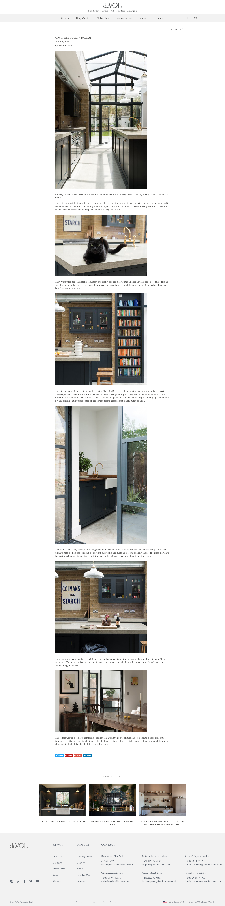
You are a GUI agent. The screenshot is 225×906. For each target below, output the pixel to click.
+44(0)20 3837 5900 (195, 877)
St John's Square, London (197, 856)
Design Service (83, 18)
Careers (57, 881)
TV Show (57, 862)
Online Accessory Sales (112, 872)
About (58, 844)
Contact (161, 18)
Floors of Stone (60, 868)
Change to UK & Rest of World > (202, 902)
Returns (80, 868)
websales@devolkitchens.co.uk (116, 881)
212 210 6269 (107, 860)
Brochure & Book (124, 18)
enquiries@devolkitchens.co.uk (157, 864)
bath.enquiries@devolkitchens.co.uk (159, 881)
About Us (145, 18)
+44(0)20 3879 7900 (195, 860)
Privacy (93, 902)
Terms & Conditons (110, 902)
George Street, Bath (152, 872)
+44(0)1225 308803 (152, 877)
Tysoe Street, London (195, 872)
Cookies (79, 902)
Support (83, 844)
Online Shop (103, 18)
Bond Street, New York (112, 856)
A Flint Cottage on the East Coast (62, 821)
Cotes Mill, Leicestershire (154, 856)
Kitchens (64, 18)
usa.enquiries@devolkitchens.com (117, 864)
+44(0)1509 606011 (111, 877)
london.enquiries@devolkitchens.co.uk (203, 864)
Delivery (81, 862)
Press (55, 874)
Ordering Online (84, 856)
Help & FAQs (83, 874)
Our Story (58, 856)
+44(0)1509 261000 (152, 860)
